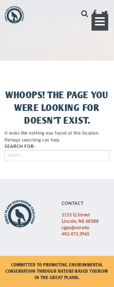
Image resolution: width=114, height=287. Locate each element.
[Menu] (100, 22)
